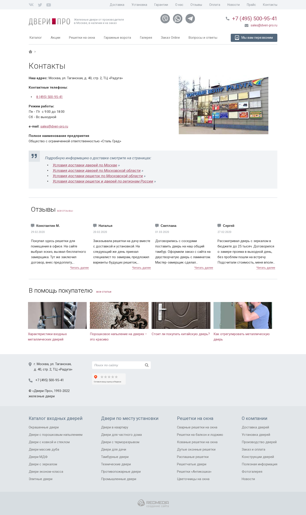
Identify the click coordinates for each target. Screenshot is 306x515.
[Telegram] (190, 19)
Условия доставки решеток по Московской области (98, 176)
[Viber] (165, 19)
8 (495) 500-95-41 (49, 97)
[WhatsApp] (177, 19)
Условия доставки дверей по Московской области (97, 170)
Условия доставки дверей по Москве (85, 165)
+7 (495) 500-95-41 (254, 18)
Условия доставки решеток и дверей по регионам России (103, 181)
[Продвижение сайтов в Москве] (153, 503)
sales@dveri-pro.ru (54, 126)
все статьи (103, 291)
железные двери (42, 396)
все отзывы (65, 210)
